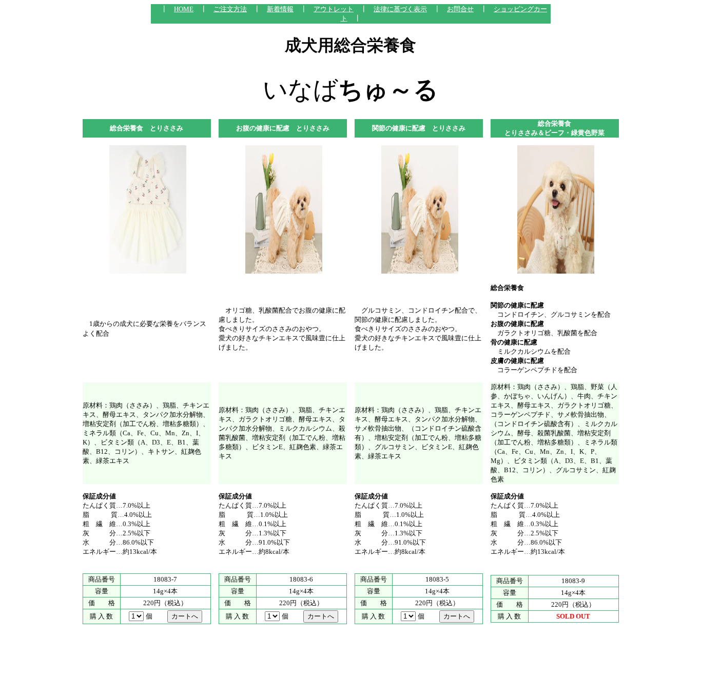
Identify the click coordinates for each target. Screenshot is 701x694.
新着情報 (280, 9)
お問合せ (460, 9)
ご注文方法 (230, 9)
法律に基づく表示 (400, 9)
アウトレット (334, 9)
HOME (183, 9)
